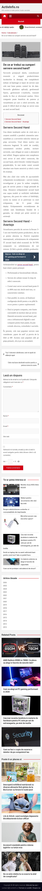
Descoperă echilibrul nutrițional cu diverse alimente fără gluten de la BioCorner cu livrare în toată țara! (18, 787)
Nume (6, 416)
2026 (5, 583)
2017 (5, 611)
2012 (5, 627)
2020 (5, 602)
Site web (6, 437)
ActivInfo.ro (10, 7)
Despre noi (36, 888)
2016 (5, 614)
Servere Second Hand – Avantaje (16, 122)
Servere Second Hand (12, 119)
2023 (5, 592)
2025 (5, 586)
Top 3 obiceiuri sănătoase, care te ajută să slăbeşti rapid (20, 354)
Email (5, 426)
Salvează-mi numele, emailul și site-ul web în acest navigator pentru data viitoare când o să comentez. (19, 452)
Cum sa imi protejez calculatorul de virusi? (19, 568)
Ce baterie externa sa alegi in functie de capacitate (29, 562)
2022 (5, 595)
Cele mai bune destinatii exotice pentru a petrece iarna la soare (22, 364)
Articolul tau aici (31, 885)
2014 (5, 621)
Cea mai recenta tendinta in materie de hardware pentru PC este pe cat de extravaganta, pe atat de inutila (20, 720)
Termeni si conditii (25, 888)
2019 (5, 605)
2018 (5, 608)
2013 (5, 624)
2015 (5, 618)
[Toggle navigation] (10, 16)
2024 (5, 589)
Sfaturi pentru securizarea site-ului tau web (28, 500)
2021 (5, 598)
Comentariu (8, 387)
